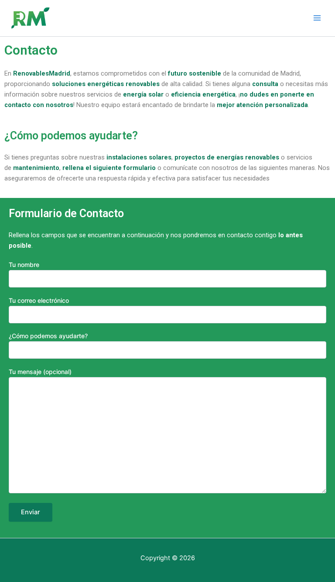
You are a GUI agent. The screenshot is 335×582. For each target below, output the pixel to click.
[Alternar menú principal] (317, 18)
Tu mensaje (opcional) (40, 371)
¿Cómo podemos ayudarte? (48, 336)
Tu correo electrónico (39, 300)
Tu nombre (24, 264)
